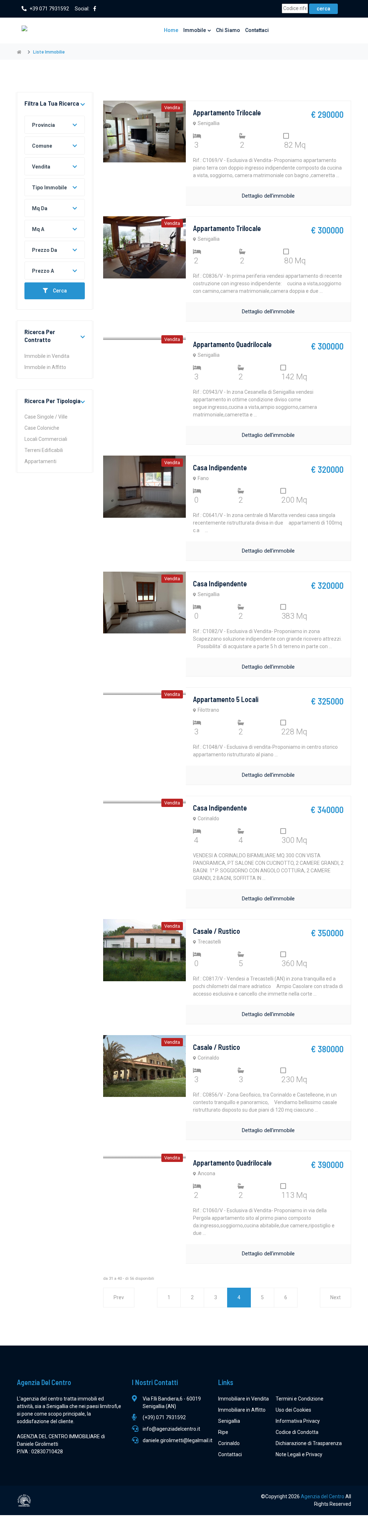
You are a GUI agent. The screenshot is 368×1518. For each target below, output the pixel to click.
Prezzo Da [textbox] (44, 250)
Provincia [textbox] (43, 125)
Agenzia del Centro (323, 1496)
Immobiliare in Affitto (242, 1410)
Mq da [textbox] (39, 208)
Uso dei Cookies (293, 1410)
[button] (82, 105)
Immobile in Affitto (45, 367)
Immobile (194, 30)
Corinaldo (229, 1443)
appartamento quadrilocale (232, 344)
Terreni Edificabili (43, 450)
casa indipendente (220, 467)
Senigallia (229, 1421)
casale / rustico (216, 931)
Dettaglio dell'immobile (268, 196)
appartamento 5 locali (225, 699)
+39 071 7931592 (49, 8)
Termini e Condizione (299, 1399)
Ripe (223, 1432)
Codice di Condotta (297, 1432)
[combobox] (54, 125)
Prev (119, 1297)
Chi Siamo (228, 30)
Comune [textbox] (42, 146)
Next (335, 1297)
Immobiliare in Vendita (243, 1399)
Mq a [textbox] (38, 229)
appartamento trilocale (227, 112)
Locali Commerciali (45, 439)
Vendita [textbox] (41, 167)
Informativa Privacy (298, 1421)
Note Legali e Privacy (299, 1454)
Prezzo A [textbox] (43, 271)
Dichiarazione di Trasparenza (309, 1443)
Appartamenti (40, 461)
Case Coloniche (41, 428)
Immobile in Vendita (46, 356)
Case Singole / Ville (46, 417)
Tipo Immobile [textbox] (49, 187)
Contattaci (257, 30)
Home (171, 30)
